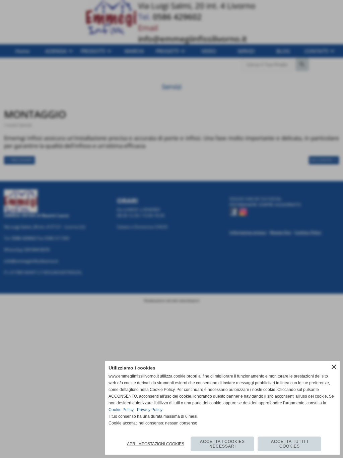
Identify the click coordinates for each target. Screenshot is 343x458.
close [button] (334, 367)
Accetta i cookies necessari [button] (222, 444)
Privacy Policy (149, 409)
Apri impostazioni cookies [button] (155, 444)
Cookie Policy (121, 409)
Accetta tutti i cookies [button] (289, 444)
